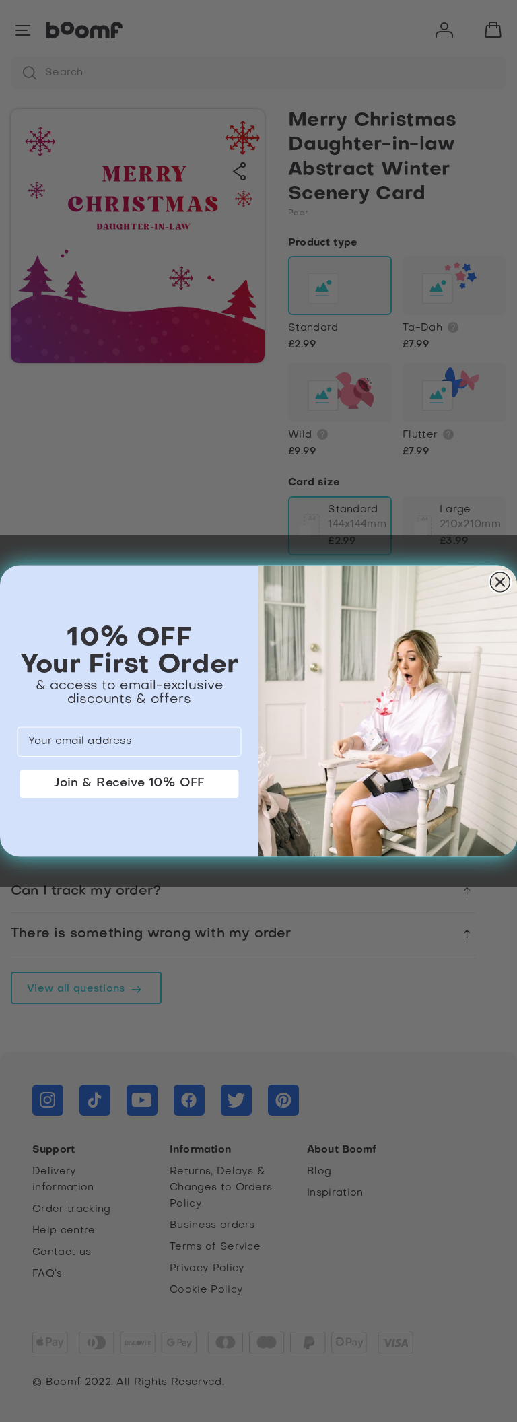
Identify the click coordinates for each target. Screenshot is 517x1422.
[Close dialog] (500, 582)
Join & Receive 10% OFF (129, 783)
